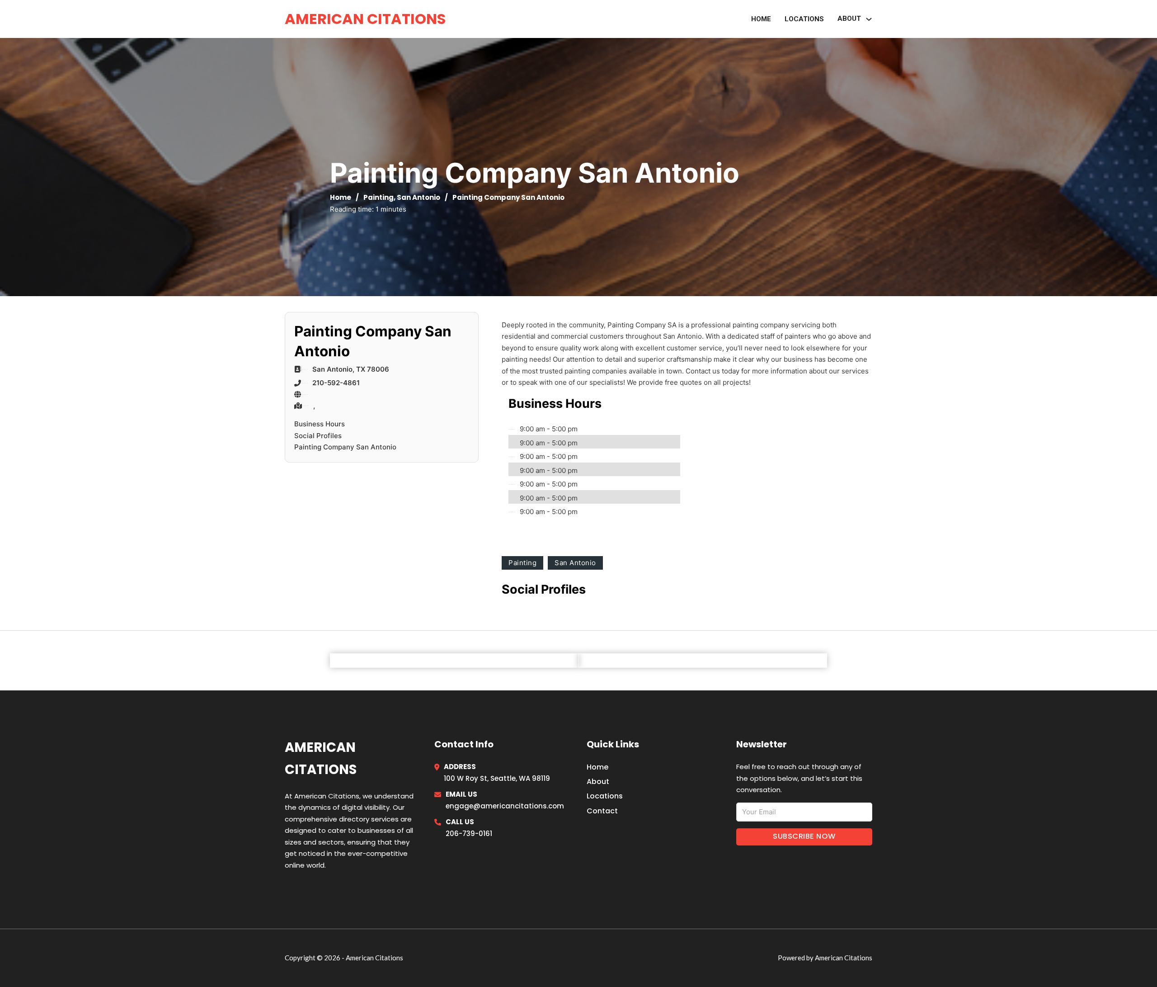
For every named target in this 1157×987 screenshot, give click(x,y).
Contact (602, 811)
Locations (804, 19)
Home (761, 19)
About (598, 781)
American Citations (365, 19)
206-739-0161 (469, 833)
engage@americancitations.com (505, 806)
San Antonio (418, 197)
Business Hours (319, 424)
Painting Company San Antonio (345, 447)
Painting (378, 197)
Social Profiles (318, 435)
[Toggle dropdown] (868, 19)
